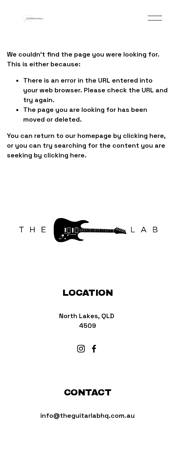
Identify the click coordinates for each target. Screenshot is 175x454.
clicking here (143, 135)
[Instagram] (81, 349)
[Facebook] (94, 349)
